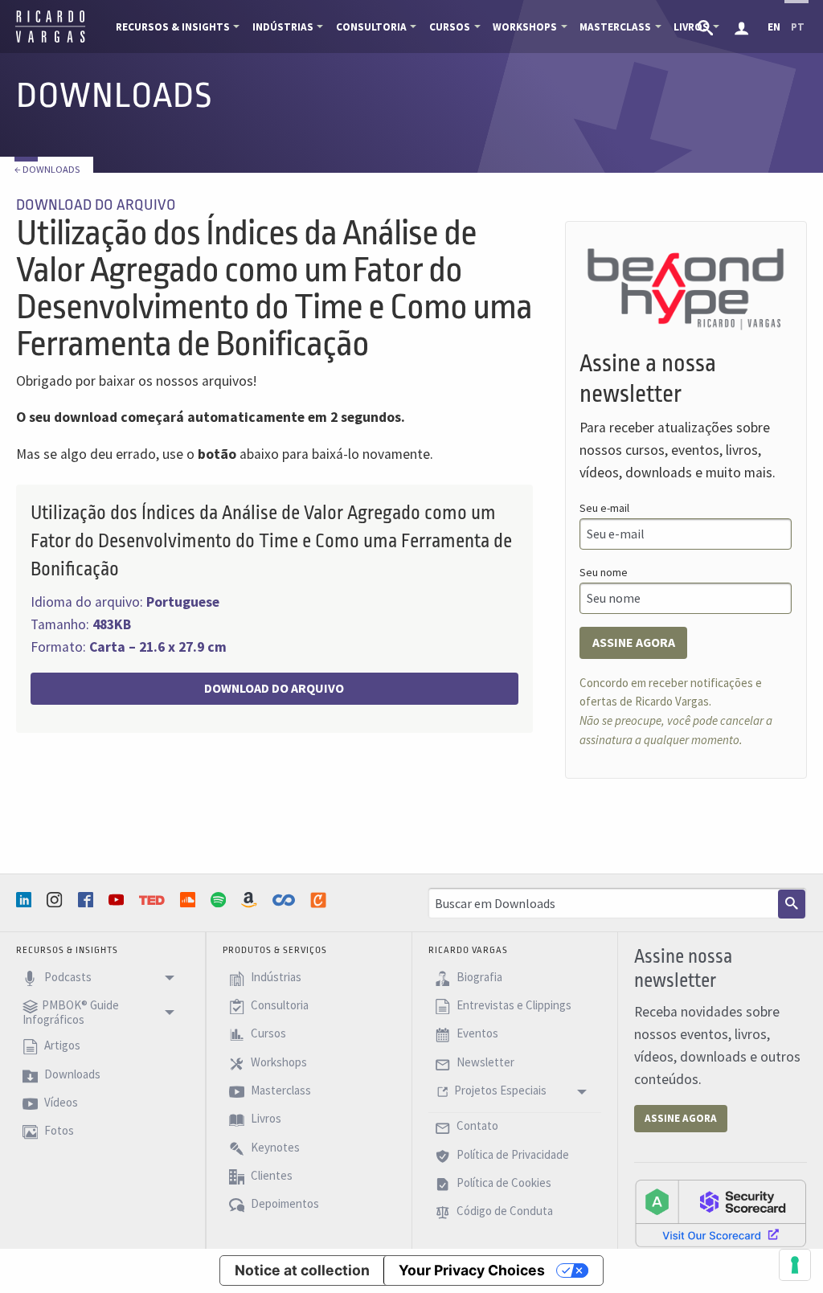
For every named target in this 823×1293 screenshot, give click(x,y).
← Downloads (47, 169)
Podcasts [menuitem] (67, 976)
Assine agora (633, 642)
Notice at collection (302, 1270)
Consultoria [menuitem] (371, 27)
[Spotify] (220, 899)
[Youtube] (118, 899)
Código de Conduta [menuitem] (503, 1211)
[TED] (153, 900)
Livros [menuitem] (264, 1119)
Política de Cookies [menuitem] (502, 1182)
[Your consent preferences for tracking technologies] (795, 1265)
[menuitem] (707, 26)
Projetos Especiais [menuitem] (500, 1090)
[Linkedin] (25, 899)
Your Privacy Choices (472, 1270)
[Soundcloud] (189, 899)
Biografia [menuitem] (478, 976)
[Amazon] (250, 899)
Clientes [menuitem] (270, 1175)
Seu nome (603, 572)
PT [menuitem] (798, 27)
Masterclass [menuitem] (615, 27)
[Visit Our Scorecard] (720, 1212)
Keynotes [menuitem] (274, 1147)
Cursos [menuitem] (449, 27)
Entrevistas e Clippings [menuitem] (512, 1005)
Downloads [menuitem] (71, 1074)
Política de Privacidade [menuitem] (511, 1154)
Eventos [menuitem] (476, 1033)
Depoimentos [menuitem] (283, 1204)
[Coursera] (285, 900)
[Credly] (320, 900)
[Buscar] (791, 904)
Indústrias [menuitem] (282, 27)
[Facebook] (87, 899)
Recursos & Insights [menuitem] (173, 27)
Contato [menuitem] (476, 1126)
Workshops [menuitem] (525, 27)
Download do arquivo (274, 688)
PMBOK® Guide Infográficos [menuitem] (71, 1012)
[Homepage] (50, 40)
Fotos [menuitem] (58, 1131)
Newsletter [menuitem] (484, 1062)
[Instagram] (56, 899)
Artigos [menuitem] (61, 1046)
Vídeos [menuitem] (60, 1102)
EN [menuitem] (774, 27)
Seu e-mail (604, 508)
